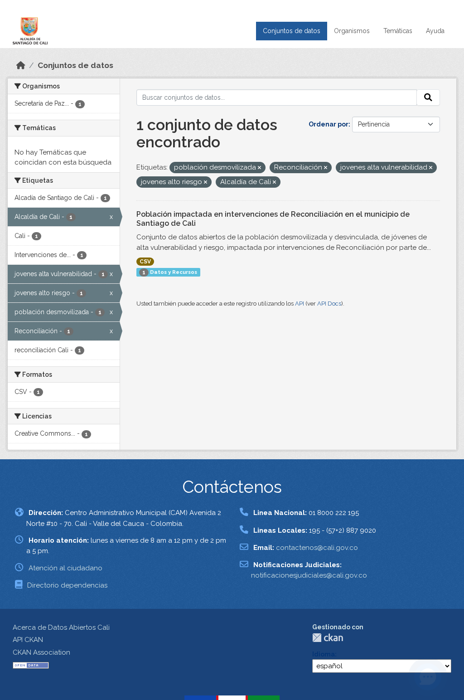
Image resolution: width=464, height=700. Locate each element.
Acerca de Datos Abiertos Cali (61, 627)
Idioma (323, 654)
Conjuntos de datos (291, 30)
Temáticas (397, 30)
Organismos (352, 30)
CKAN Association (41, 652)
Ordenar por (328, 124)
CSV (145, 261)
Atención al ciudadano (65, 568)
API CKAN (28, 640)
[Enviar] (428, 97)
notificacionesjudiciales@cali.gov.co (309, 575)
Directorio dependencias (67, 585)
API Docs (329, 303)
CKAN (327, 637)
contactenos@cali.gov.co (317, 548)
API (299, 303)
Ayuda (435, 30)
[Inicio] (20, 65)
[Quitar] (259, 168)
